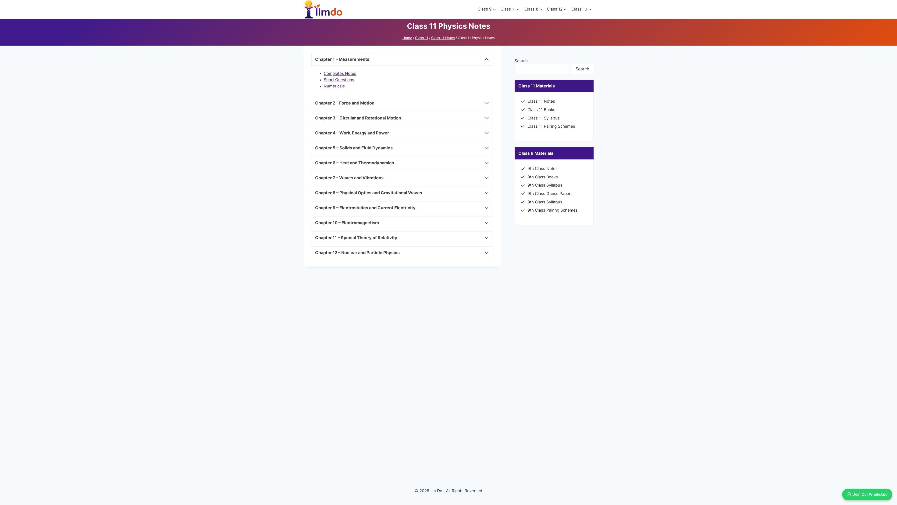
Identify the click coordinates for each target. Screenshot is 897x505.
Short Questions (339, 79)
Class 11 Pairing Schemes (551, 126)
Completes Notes (340, 73)
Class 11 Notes (541, 101)
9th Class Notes (542, 168)
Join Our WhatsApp (870, 494)
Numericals (334, 86)
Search (521, 60)
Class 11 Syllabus (543, 118)
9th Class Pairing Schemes (552, 210)
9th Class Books (542, 177)
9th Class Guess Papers (550, 193)
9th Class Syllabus (544, 185)
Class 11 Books (541, 109)
